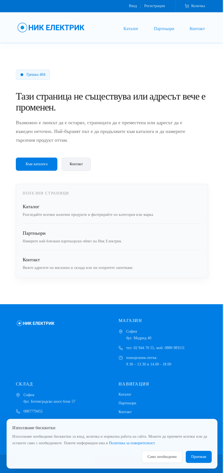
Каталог (130, 28)
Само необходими (162, 457)
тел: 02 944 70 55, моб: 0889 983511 (155, 348)
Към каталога (37, 164)
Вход (133, 6)
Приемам (198, 457)
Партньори (164, 28)
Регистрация (154, 6)
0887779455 (33, 411)
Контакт (197, 28)
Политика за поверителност (132, 443)
